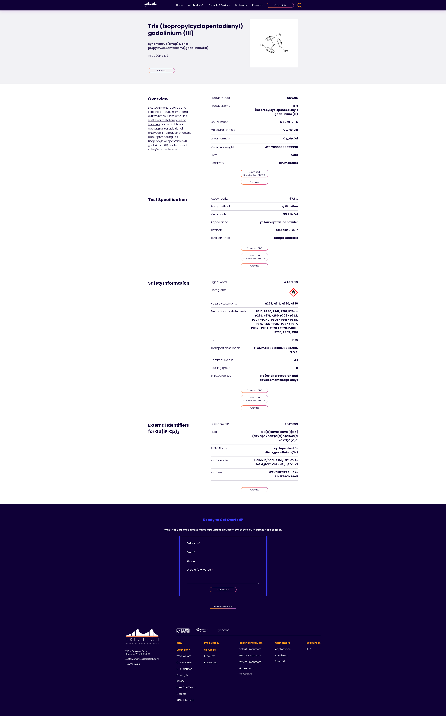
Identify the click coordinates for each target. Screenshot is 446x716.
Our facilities (184, 669)
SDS (308, 649)
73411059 (291, 424)
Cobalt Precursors (250, 649)
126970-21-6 (289, 122)
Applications (283, 649)
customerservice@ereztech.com (142, 658)
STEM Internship (185, 700)
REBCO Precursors (250, 655)
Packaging (210, 662)
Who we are (183, 656)
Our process (184, 662)
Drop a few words (199, 570)
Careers (181, 694)
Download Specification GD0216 (254, 173)
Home (179, 5)
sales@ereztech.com (162, 149)
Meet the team (185, 687)
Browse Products (223, 606)
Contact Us (280, 5)
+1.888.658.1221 (132, 663)
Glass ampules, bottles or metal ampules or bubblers (167, 120)
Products (209, 656)
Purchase (161, 70)
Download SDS (254, 248)
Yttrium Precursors (250, 662)
